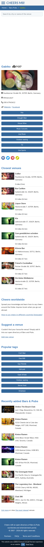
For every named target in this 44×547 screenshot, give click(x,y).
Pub (22, 112)
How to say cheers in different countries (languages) (21, 315)
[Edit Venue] (17, 158)
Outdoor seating (22, 139)
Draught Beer (22, 118)
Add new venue (7, 337)
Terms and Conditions (31, 536)
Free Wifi (22, 358)
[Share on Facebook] (3, 158)
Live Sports (22, 150)
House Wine (22, 123)
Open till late (22, 375)
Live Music (22, 134)
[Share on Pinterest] (12, 158)
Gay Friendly (22, 364)
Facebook (16, 107)
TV (22, 145)
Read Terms (29, 544)
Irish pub (22, 369)
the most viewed (22, 510)
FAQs (17, 536)
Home (4, 8)
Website (7, 107)
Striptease (22, 391)
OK (23, 544)
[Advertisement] (22, 39)
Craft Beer (22, 353)
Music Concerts (22, 129)
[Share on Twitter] (8, 158)
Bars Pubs (13, 8)
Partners (7, 536)
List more (5, 510)
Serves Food (22, 385)
